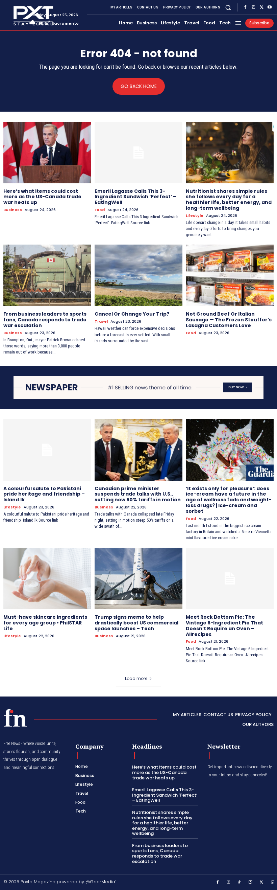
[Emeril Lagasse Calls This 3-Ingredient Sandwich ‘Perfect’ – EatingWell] (138, 152)
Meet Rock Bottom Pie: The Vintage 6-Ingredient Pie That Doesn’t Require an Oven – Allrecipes (224, 625)
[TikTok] (239, 882)
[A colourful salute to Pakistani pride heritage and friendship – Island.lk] (47, 450)
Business (12, 210)
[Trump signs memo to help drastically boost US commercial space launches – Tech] (138, 578)
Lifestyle (194, 215)
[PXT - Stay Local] (15, 718)
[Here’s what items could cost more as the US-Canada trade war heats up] (47, 152)
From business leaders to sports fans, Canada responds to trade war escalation (44, 320)
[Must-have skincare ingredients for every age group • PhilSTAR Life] (47, 578)
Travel (101, 321)
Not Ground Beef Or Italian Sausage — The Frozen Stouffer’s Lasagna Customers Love (229, 320)
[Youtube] (270, 7)
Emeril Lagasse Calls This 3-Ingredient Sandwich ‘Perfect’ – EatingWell (135, 197)
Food (100, 210)
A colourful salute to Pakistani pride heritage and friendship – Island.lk (44, 494)
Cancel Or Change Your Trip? (132, 314)
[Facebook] (245, 7)
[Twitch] (250, 882)
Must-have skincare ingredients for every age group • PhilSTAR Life (45, 623)
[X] (261, 7)
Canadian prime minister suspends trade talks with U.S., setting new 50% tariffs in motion (138, 494)
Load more (136, 678)
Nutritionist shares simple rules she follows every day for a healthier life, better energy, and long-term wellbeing (229, 199)
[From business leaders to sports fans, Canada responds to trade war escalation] (47, 275)
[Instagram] (253, 7)
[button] (228, 7)
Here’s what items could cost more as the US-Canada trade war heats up (42, 197)
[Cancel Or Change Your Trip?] (138, 275)
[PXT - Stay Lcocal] (13, 16)
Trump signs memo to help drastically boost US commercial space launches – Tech (136, 623)
